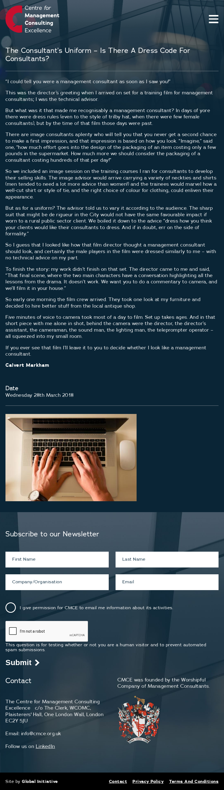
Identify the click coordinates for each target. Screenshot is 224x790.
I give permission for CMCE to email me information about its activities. (96, 607)
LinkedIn (45, 746)
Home (212, 31)
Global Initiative (40, 781)
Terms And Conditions (194, 781)
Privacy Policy (148, 781)
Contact (118, 781)
